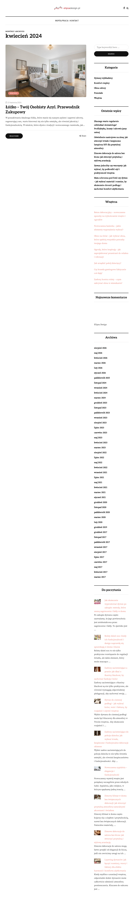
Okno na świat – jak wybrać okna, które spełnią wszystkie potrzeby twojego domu (109, 240)
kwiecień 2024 (100, 392)
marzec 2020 (100, 517)
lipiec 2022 (99, 457)
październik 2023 (102, 412)
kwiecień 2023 (100, 442)
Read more (14, 136)
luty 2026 (98, 368)
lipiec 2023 (99, 427)
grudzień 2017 (100, 532)
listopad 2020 (100, 507)
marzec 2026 (100, 363)
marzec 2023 (100, 447)
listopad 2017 (100, 537)
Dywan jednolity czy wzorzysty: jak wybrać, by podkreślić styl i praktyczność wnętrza (110, 169)
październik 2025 (102, 378)
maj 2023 (98, 437)
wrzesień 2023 (100, 417)
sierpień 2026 (100, 348)
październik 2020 (102, 512)
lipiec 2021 (99, 477)
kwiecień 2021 (100, 487)
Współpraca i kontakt (67, 21)
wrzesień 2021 (100, 472)
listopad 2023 (100, 407)
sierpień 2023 (100, 422)
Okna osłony (100, 88)
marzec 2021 (100, 492)
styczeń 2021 (100, 497)
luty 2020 (98, 522)
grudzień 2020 (100, 502)
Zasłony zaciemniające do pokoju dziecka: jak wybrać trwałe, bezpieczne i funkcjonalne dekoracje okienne (111, 739)
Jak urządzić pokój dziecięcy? (107, 263)
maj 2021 (98, 482)
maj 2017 (98, 567)
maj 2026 (98, 353)
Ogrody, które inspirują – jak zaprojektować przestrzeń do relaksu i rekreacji (111, 253)
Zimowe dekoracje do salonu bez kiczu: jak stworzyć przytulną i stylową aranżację (109, 157)
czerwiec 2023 (100, 432)
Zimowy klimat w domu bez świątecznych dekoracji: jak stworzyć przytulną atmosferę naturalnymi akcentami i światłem (110, 803)
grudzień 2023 (100, 402)
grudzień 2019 (100, 527)
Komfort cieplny (102, 83)
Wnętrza (13, 93)
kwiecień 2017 (100, 572)
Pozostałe (98, 93)
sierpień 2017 (100, 552)
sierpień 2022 (100, 452)
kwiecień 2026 (100, 358)
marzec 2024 (100, 397)
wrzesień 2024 (100, 387)
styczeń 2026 (100, 373)
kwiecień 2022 (100, 467)
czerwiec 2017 (100, 562)
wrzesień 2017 (100, 547)
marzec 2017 (100, 577)
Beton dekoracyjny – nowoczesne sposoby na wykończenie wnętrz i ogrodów (109, 216)
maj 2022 (98, 462)
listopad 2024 (100, 383)
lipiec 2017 (99, 557)
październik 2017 (102, 542)
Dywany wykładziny (103, 78)
